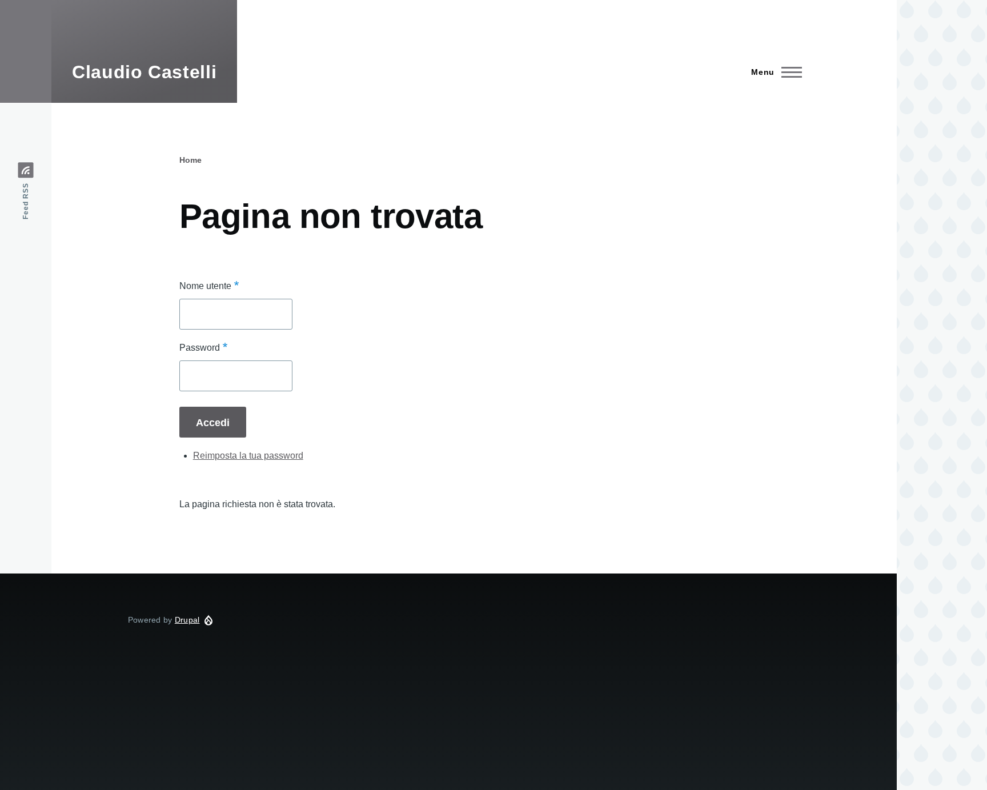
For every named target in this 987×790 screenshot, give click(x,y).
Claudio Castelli (144, 72)
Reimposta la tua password (248, 455)
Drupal (187, 619)
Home (190, 160)
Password (199, 347)
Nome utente (205, 286)
